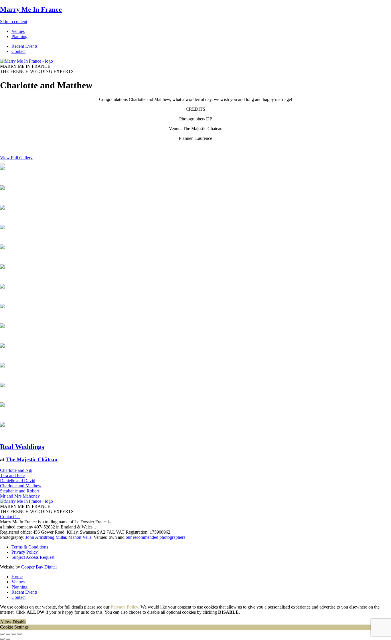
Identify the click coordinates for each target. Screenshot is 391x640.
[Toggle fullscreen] (13, 634)
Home (17, 576)
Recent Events (24, 592)
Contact (18, 597)
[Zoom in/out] (19, 634)
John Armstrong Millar (45, 537)
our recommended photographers (155, 537)
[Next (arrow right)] (8, 639)
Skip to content (13, 21)
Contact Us (10, 516)
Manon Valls (79, 537)
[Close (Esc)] (2, 634)
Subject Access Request (32, 557)
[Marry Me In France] (26, 61)
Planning (19, 587)
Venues (18, 581)
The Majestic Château (32, 459)
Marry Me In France (31, 9)
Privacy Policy (24, 552)
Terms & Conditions (29, 546)
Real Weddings (22, 446)
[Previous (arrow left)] (2, 639)
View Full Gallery (16, 157)
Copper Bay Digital (39, 567)
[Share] (8, 634)
